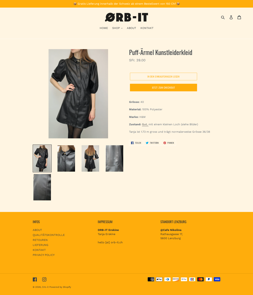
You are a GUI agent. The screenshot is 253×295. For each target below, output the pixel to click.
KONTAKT (39, 250)
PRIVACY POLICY (44, 255)
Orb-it (45, 287)
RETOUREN (40, 240)
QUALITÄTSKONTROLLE (49, 235)
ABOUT (37, 230)
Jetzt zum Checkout (163, 87)
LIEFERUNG (40, 245)
